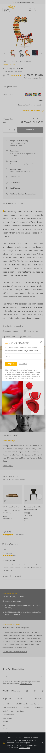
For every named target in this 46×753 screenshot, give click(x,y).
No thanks (23, 364)
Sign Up (11, 364)
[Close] (41, 341)
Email (8, 356)
